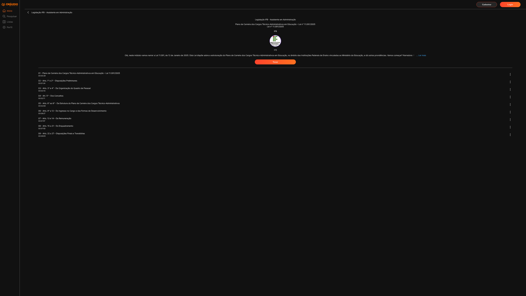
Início (9, 10)
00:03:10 (41, 91)
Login (510, 4)
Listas (10, 21)
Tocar (275, 62)
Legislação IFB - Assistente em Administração (52, 12)
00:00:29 (41, 76)
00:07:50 (41, 128)
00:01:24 (41, 83)
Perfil (9, 27)
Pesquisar (12, 16)
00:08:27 (41, 113)
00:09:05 (41, 136)
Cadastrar (486, 4)
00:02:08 (41, 106)
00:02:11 (41, 98)
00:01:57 (41, 121)
